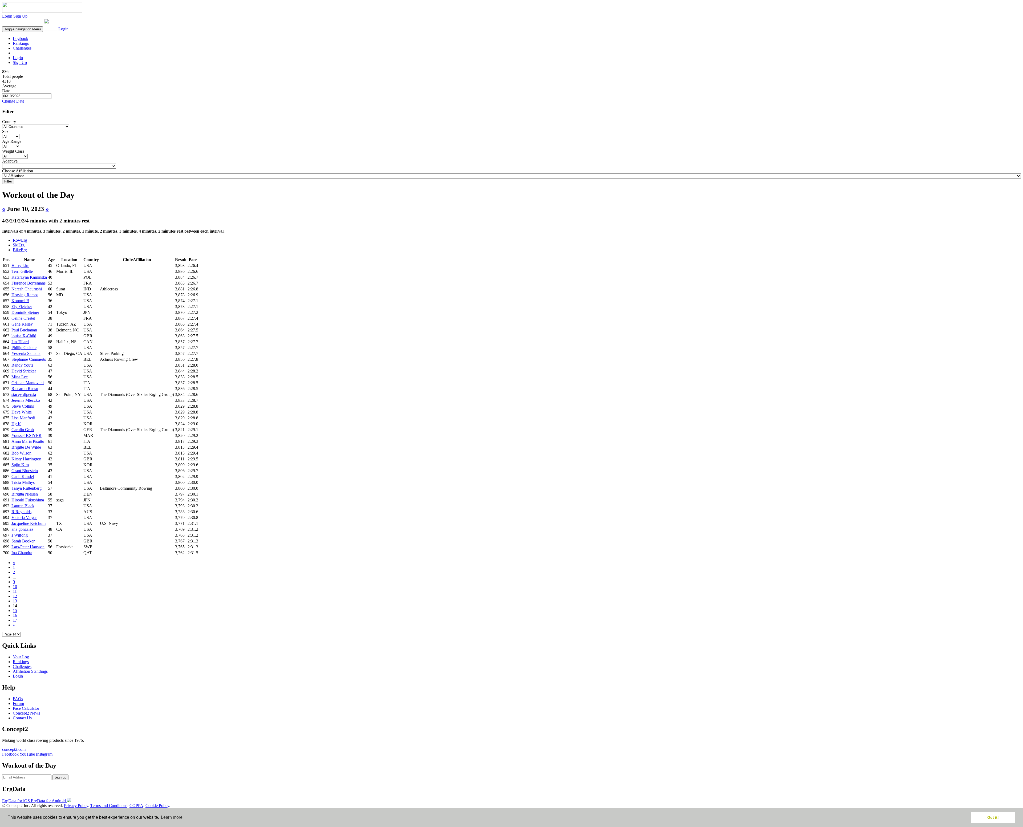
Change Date (13, 101)
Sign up (60, 777)
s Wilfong (19, 535)
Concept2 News (26, 713)
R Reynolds (21, 511)
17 (15, 620)
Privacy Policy (76, 805)
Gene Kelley (22, 324)
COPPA (136, 805)
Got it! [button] (993, 817)
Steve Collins (22, 406)
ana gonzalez (22, 529)
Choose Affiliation (17, 171)
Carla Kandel (22, 476)
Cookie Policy (157, 805)
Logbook (20, 38)
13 (15, 601)
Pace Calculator (26, 708)
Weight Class (13, 151)
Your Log (21, 657)
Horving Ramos (24, 295)
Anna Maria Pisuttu (27, 441)
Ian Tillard (20, 341)
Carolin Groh (22, 429)
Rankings (21, 43)
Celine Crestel (23, 318)
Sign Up (20, 16)
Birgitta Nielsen (24, 494)
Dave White (21, 412)
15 (15, 610)
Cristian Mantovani (27, 382)
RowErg (20, 240)
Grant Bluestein (24, 470)
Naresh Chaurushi (26, 289)
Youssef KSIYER (26, 435)
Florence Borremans (28, 283)
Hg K (16, 423)
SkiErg (19, 245)
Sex (5, 131)
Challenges (22, 48)
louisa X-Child (23, 336)
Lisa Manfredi (23, 418)
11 (15, 591)
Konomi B (20, 300)
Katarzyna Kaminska (29, 277)
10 (15, 586)
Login (7, 16)
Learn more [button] (171, 817)
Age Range (11, 141)
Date (6, 90)
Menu (22, 29)
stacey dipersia (23, 394)
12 (15, 596)
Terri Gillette (22, 271)
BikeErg (20, 250)
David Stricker (23, 371)
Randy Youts (22, 365)
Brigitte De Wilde (26, 447)
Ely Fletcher (21, 306)
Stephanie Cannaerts (28, 359)
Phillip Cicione (23, 347)
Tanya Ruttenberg (26, 488)
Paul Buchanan (24, 330)
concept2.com (14, 749)
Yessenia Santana (25, 353)
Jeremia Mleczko (25, 400)
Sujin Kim (20, 465)
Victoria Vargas (24, 517)
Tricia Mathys (23, 482)
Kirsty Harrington (26, 459)
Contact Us (22, 718)
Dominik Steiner (25, 312)
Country (9, 121)
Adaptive (10, 161)
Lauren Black (22, 506)
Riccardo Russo (24, 388)
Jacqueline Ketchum (28, 523)
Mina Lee (19, 377)
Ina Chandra (21, 552)
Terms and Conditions (108, 805)
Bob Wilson (21, 453)
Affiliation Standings (30, 671)
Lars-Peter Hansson (27, 547)
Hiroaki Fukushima (27, 500)
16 (15, 615)
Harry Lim (20, 265)
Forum (18, 703)
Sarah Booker (23, 541)
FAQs (18, 698)
